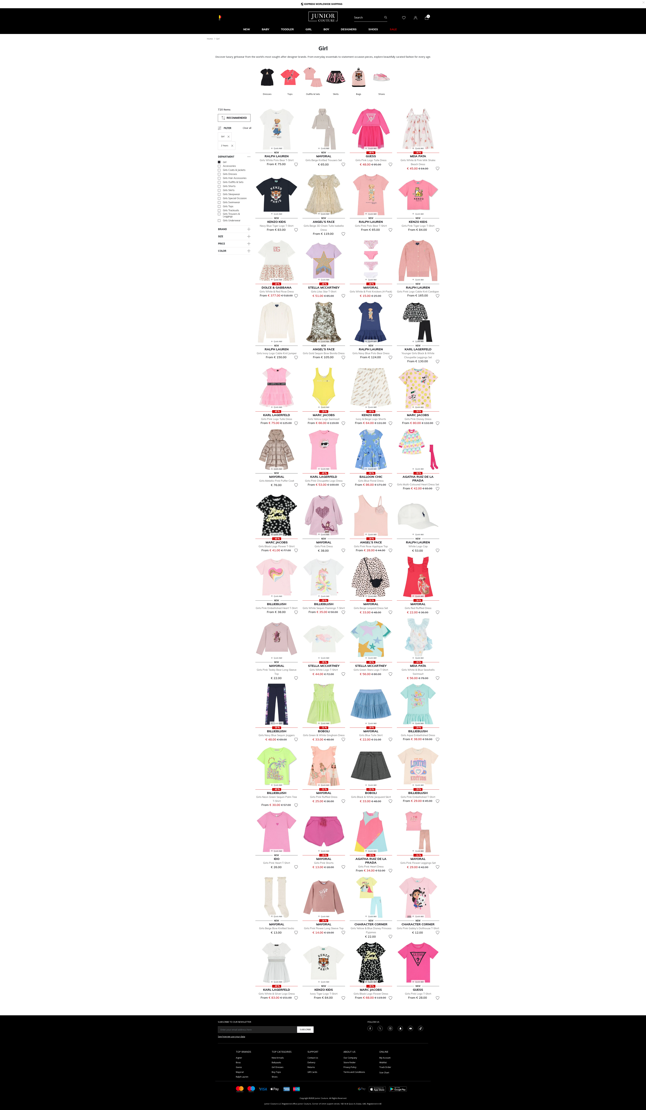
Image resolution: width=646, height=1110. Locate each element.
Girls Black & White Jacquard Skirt (371, 797)
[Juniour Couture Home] (323, 16)
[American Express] (286, 1089)
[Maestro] (251, 1089)
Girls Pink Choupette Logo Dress (324, 480)
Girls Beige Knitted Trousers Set (324, 160)
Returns (311, 1067)
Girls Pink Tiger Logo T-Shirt (418, 225)
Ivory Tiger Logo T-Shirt (323, 993)
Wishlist (383, 1062)
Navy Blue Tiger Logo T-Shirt (276, 225)
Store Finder (350, 1062)
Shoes (274, 1076)
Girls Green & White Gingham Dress (324, 735)
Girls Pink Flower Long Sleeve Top (324, 928)
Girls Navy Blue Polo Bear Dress (370, 353)
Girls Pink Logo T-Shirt (418, 993)
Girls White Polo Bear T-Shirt (277, 160)
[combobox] (370, 17)
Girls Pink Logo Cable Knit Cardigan (418, 291)
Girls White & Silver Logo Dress (277, 993)
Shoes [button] (373, 29)
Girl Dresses (277, 1067)
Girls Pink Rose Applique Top (371, 546)
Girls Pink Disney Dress (418, 419)
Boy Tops (276, 1072)
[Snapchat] (400, 1028)
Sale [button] (393, 29)
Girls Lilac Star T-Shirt (323, 291)
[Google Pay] (362, 1089)
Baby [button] (265, 29)
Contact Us (313, 1057)
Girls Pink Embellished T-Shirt (418, 797)
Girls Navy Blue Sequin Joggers (277, 735)
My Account (384, 1057)
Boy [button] (326, 29)
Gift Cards (312, 1072)
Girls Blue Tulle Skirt (371, 735)
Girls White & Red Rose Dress (277, 291)
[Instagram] (390, 1028)
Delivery (311, 1062)
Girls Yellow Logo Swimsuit (323, 419)
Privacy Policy (350, 1067)
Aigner (239, 1057)
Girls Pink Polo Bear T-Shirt (371, 225)
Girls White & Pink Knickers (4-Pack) (371, 291)
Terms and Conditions (354, 1072)
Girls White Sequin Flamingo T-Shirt (324, 608)
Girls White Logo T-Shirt (324, 669)
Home (210, 38)
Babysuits (276, 1062)
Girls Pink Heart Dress (371, 866)
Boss (238, 1062)
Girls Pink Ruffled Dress (323, 797)
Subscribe (305, 1029)
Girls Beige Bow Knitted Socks (276, 928)
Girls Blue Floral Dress (371, 480)
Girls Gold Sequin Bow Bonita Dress (324, 353)
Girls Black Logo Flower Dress (371, 993)
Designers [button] (349, 29)
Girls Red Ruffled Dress (418, 608)
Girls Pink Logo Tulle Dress (370, 160)
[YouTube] (410, 1028)
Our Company (350, 1057)
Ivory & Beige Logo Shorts (371, 419)
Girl (218, 38)
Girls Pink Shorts (323, 862)
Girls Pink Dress (324, 546)
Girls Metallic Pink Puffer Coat (276, 480)
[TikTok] (420, 1028)
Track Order (385, 1067)
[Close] (643, 2)
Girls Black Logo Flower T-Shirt (277, 546)
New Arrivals (278, 1057)
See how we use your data (231, 1036)
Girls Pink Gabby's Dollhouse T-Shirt (418, 928)
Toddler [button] (287, 29)
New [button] (246, 29)
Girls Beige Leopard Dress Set (371, 608)
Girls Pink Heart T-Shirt (276, 862)
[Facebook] (370, 1028)
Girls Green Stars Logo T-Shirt (371, 669)
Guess (239, 1067)
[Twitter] (380, 1028)
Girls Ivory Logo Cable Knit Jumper (277, 353)
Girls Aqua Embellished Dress (418, 735)
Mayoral (240, 1072)
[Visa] (263, 1089)
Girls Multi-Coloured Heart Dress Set (418, 484)
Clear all (247, 128)
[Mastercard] (240, 1089)
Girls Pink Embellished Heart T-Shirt (276, 608)
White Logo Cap (418, 546)
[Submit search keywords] (385, 17)
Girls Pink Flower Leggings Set (418, 862)
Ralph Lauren (242, 1076)
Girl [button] (309, 29)
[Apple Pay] (275, 1089)
